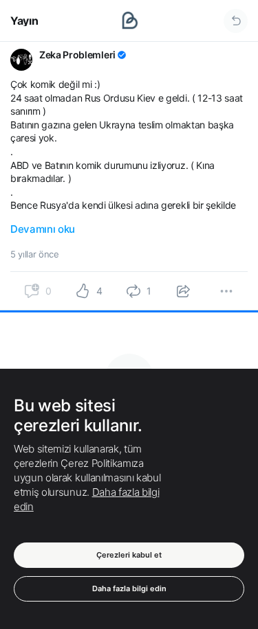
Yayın (24, 20)
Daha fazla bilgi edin (129, 588)
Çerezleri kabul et (129, 555)
